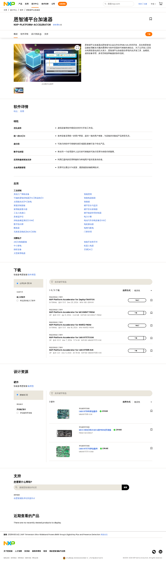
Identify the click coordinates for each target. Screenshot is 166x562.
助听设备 (18, 249)
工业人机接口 (19, 212)
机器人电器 (89, 245)
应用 (22, 111)
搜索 (125, 487)
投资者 (27, 551)
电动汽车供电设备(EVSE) (95, 220)
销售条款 (21, 558)
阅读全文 (104, 534)
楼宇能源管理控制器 (92, 212)
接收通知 (56, 24)
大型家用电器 (19, 253)
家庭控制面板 (19, 205)
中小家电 (18, 245)
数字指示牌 (18, 224)
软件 (21, 10)
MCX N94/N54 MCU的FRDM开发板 (95, 430)
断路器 (17, 228)
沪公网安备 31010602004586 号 (77, 558)
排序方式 (127, 290)
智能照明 (88, 194)
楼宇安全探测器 (91, 209)
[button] (153, 4)
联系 (45, 551)
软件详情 (24, 34)
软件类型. (32, 274)
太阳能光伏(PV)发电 (23, 201)
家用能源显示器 (20, 209)
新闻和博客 (36, 551)
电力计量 (88, 216)
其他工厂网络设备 (21, 194)
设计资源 (35, 34)
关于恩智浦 (8, 551)
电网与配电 (89, 228)
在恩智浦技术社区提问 (23, 498)
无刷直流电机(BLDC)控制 (25, 231)
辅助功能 (28, 558)
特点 (16, 111)
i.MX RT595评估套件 (88, 411)
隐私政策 (6, 558)
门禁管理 (88, 231)
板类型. (31, 386)
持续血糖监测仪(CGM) (24, 220)
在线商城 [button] (62, 4)
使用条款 (14, 558)
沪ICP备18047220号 (96, 558)
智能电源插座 (90, 198)
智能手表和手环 (91, 242)
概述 (16, 34)
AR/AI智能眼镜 (20, 242)
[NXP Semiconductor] (9, 4)
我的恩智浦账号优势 (57, 551)
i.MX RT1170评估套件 (88, 448)
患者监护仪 (18, 216)
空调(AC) (88, 249)
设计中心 (13, 10)
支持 (46, 34)
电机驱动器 (89, 224)
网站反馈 (35, 558)
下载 (148, 34)
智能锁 (87, 201)
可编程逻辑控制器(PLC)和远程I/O (29, 198)
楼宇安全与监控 (91, 205)
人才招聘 (18, 551)
